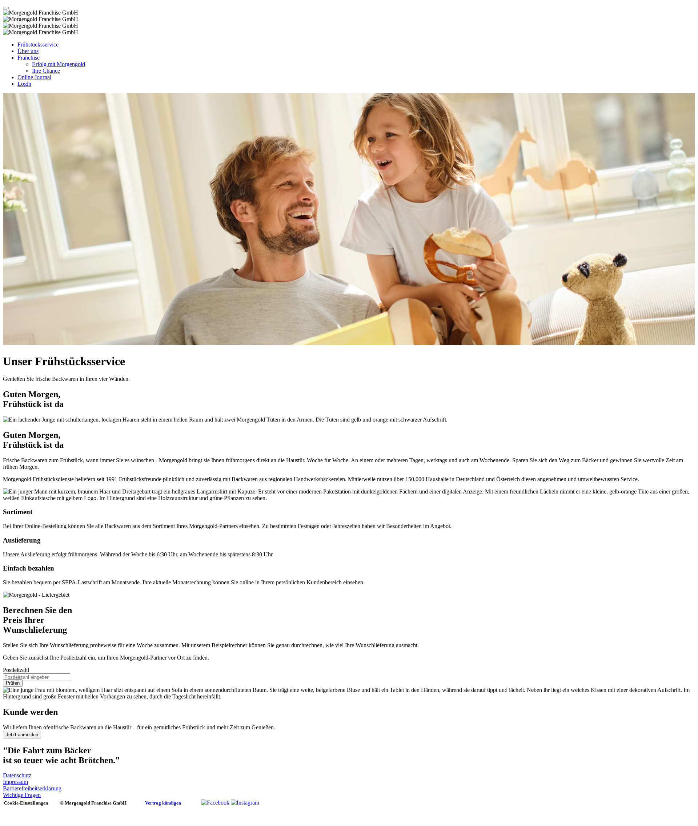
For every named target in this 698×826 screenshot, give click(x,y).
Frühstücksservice (38, 44)
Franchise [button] (28, 58)
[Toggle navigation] (6, 8)
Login (24, 84)
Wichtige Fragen (22, 795)
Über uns (28, 51)
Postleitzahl (16, 670)
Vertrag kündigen (163, 803)
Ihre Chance (46, 71)
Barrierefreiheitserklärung (32, 788)
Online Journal (34, 77)
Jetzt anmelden (22, 734)
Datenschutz (17, 775)
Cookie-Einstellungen (26, 803)
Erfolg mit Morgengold (58, 64)
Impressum (15, 782)
